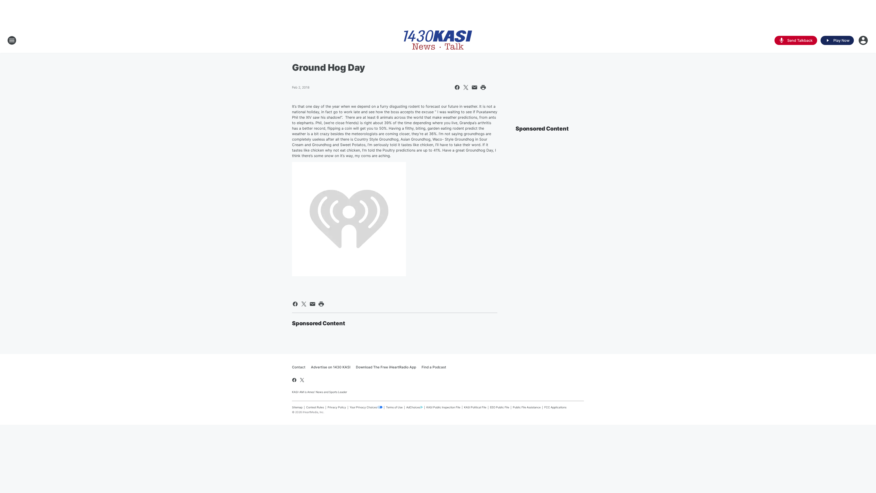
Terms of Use (394, 407)
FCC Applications (555, 407)
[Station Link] (438, 40)
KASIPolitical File (475, 407)
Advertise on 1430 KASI (330, 367)
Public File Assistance (527, 407)
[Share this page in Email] (474, 87)
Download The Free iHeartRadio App (386, 367)
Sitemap (297, 407)
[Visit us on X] (302, 380)
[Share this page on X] (466, 87)
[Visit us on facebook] (294, 380)
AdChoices (413, 407)
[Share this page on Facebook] (457, 87)
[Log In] (864, 40)
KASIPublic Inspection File (443, 407)
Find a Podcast (434, 367)
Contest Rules (315, 407)
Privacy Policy (337, 407)
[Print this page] (483, 87)
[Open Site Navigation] (11, 40)
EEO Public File (499, 407)
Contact (298, 367)
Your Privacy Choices (363, 407)
